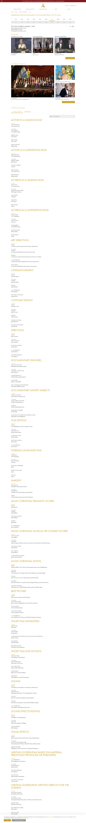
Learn (56, 9)
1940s (22, 19)
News (69, 9)
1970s (40, 19)
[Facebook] (72, 26)
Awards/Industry (17, 9)
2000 (28, 22)
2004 (52, 22)
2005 (58, 22)
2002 (40, 22)
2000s (58, 19)
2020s (70, 19)
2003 (46, 22)
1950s (28, 19)
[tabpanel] (43, 465)
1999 (22, 22)
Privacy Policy (50, 816)
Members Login (73, 5)
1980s (46, 19)
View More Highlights (70, 58)
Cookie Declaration (25, 817)
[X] (74, 26)
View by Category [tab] (17, 111)
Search (67, 5)
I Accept (7, 820)
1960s (34, 19)
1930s (16, 19)
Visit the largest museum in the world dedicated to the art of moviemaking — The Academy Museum (43, 1)
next (74, 19)
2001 (34, 22)
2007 (70, 22)
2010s (64, 19)
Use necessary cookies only (18, 820)
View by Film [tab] (27, 111)
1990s (52, 19)
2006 (64, 22)
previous (12, 19)
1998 (16, 22)
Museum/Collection (30, 9)
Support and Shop (43, 9)
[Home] (43, 5)
